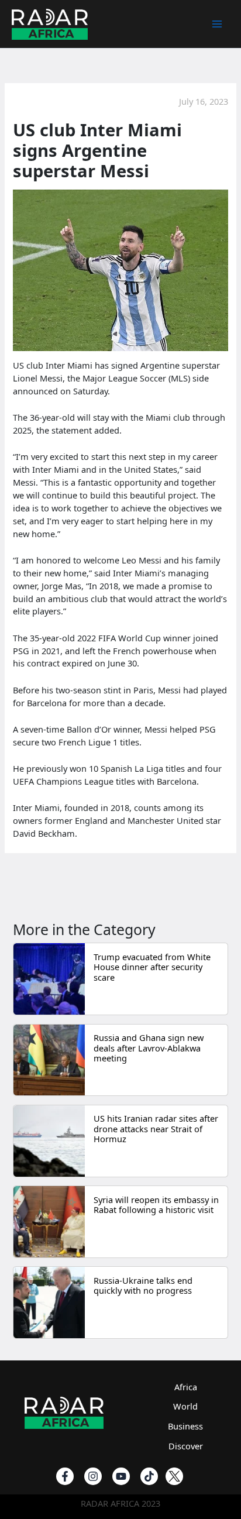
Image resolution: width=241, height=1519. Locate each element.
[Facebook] (65, 1476)
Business (185, 1426)
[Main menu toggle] (217, 24)
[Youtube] (121, 1476)
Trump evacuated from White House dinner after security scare (152, 967)
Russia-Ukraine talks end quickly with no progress (143, 1285)
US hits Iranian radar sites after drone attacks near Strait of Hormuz (156, 1128)
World (185, 1406)
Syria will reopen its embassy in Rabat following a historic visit (156, 1205)
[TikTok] (149, 1476)
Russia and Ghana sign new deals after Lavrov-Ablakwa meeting (149, 1048)
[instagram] (93, 1476)
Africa (185, 1387)
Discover (185, 1446)
